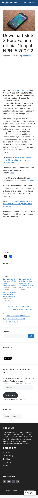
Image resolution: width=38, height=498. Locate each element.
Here (12, 173)
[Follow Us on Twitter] (9, 481)
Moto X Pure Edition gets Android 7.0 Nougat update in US (10, 294)
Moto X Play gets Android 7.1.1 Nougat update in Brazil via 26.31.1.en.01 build (16, 319)
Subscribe (10, 395)
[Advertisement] (20, 73)
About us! (6, 452)
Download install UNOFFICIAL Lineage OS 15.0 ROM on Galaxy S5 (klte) (17, 309)
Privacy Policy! (8, 456)
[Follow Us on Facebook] (4, 481)
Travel (5, 472)
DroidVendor (10, 2)
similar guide (19, 90)
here (32, 181)
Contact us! (7, 462)
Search (6, 332)
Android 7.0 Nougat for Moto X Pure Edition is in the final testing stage (18, 160)
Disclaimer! (7, 459)
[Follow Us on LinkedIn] (17, 481)
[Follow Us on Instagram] (13, 481)
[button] (25, 2)
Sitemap (6, 466)
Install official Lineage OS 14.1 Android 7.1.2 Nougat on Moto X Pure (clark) (17, 203)
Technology (7, 469)
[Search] (31, 336)
